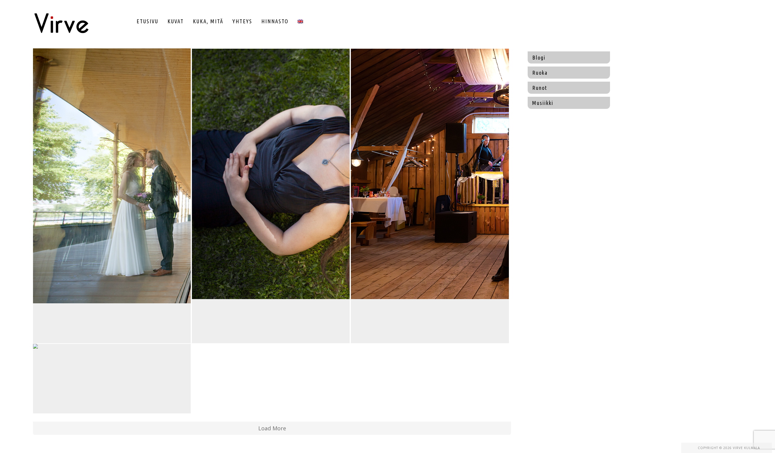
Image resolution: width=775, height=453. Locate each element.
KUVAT (175, 21)
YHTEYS (242, 21)
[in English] (300, 21)
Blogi (539, 57)
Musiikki (542, 103)
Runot (539, 88)
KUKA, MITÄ (208, 21)
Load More (272, 428)
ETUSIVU (147, 21)
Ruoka (540, 73)
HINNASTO (275, 21)
